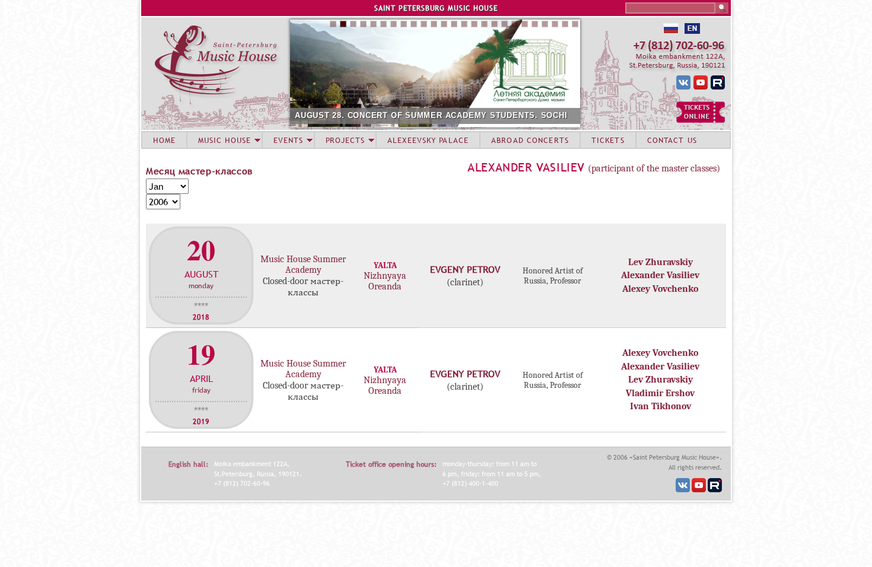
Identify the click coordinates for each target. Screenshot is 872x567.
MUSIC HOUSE (224, 140)
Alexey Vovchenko (660, 289)
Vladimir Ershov (660, 393)
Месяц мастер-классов (199, 170)
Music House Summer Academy (303, 264)
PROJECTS (345, 140)
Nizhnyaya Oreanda (385, 281)
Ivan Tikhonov (660, 406)
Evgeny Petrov (465, 269)
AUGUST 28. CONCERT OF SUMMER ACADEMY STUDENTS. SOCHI (431, 115)
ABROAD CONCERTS (530, 140)
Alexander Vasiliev (526, 167)
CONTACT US (672, 140)
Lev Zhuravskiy (660, 262)
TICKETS (608, 140)
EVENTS (288, 140)
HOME (164, 140)
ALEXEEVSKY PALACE (428, 140)
